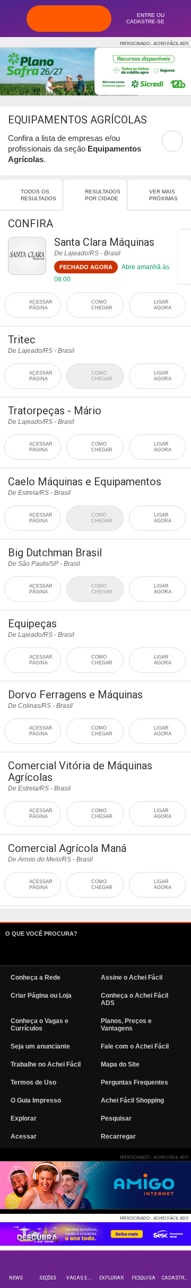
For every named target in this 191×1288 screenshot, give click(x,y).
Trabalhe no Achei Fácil (46, 1064)
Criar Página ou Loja (41, 995)
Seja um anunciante (40, 1046)
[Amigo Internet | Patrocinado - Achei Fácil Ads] (95, 1185)
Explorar (111, 1278)
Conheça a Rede (35, 977)
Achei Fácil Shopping (132, 1100)
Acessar (24, 1136)
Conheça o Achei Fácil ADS (134, 999)
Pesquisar (116, 1118)
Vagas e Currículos (81, 1278)
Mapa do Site (120, 1064)
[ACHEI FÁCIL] (69, 18)
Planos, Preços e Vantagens (126, 1024)
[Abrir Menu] (13, 18)
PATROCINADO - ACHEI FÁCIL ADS (154, 43)
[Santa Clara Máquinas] (27, 256)
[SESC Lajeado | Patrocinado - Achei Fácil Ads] (95, 1234)
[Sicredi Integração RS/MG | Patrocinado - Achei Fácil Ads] (95, 71)
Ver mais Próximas (163, 195)
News (16, 1278)
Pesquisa (143, 1278)
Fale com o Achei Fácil (135, 1046)
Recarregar (118, 1136)
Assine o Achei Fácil (131, 977)
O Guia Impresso (36, 1100)
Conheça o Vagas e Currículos (39, 1024)
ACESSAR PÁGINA (41, 304)
